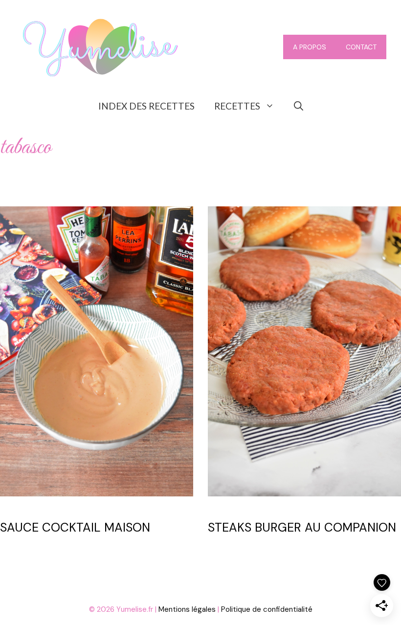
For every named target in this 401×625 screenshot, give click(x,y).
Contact (361, 47)
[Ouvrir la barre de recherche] (298, 106)
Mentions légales (187, 609)
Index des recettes (146, 106)
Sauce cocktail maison (75, 527)
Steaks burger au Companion (302, 527)
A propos (309, 47)
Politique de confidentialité (266, 609)
